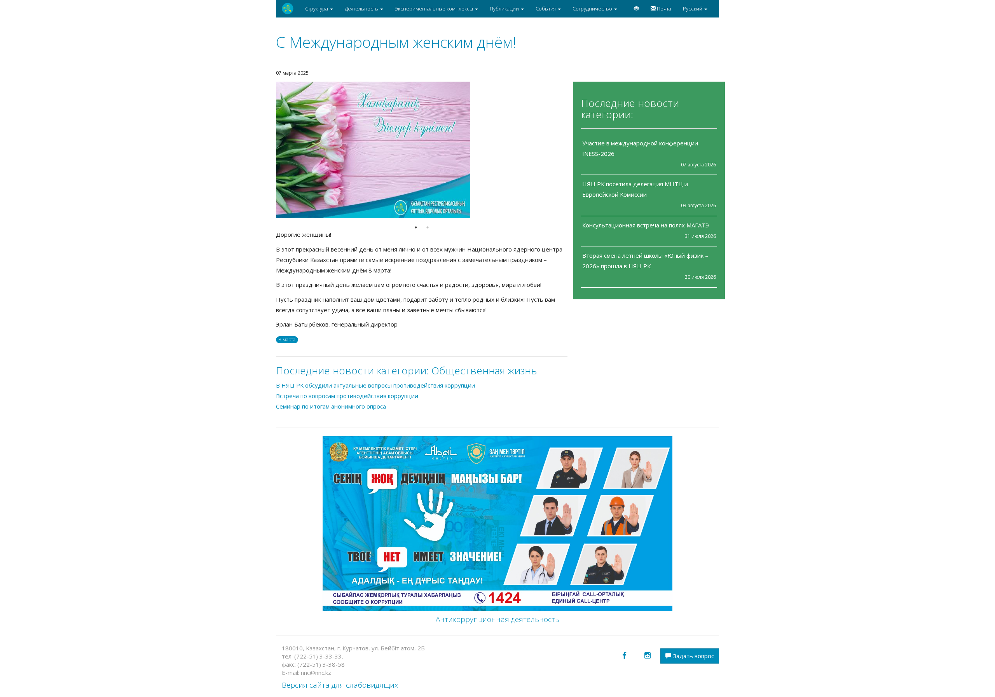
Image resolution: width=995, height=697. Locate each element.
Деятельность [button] (362, 8)
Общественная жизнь (484, 370)
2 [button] (427, 227)
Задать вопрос (692, 656)
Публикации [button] (505, 8)
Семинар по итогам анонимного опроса (331, 406)
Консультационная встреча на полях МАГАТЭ (645, 225)
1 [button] (416, 227)
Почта (663, 8)
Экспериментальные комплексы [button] (434, 8)
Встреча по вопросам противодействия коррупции (347, 396)
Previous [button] (270, 150)
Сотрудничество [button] (593, 8)
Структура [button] (317, 8)
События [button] (546, 8)
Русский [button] (693, 8)
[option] (421, 150)
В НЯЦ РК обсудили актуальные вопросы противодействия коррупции (375, 385)
